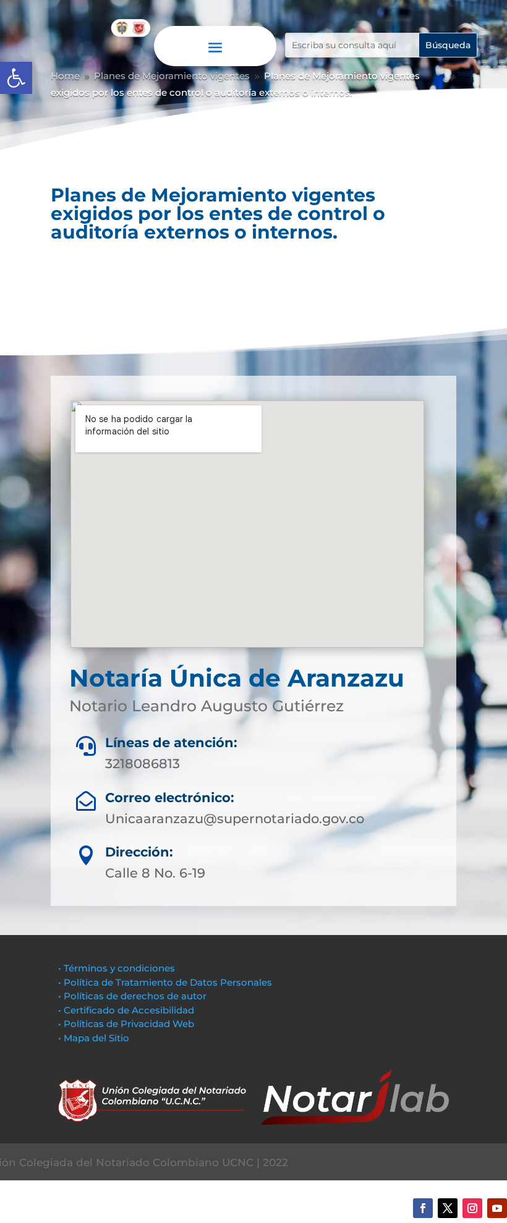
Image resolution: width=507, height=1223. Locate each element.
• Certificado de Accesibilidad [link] (126, 1010)
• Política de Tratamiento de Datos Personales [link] (165, 982)
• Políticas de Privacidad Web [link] (126, 1024)
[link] (16, 78)
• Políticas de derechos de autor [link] (132, 996)
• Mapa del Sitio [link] (95, 1038)
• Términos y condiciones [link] (116, 968)
